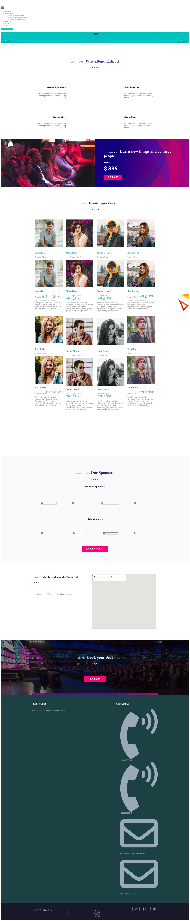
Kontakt (8, 23)
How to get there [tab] (64, 594)
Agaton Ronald (104, 253)
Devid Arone (133, 253)
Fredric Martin (72, 351)
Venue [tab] (39, 594)
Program (8, 21)
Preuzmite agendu (7, 29)
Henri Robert (133, 349)
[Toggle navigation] (2, 7)
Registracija (9, 13)
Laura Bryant (103, 351)
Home (97, 38)
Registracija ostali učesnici (19, 17)
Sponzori (8, 25)
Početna (8, 11)
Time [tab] (50, 594)
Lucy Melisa (40, 349)
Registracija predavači (17, 15)
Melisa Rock (71, 253)
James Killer (40, 253)
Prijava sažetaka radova (18, 19)
